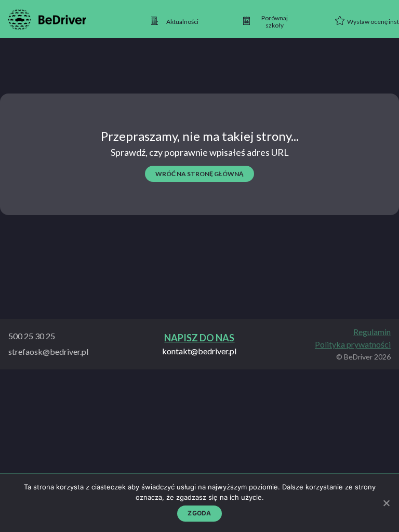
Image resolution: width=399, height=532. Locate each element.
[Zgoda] (386, 503)
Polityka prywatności (353, 344)
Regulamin (372, 332)
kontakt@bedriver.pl (199, 351)
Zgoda (199, 513)
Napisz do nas (199, 337)
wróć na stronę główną (199, 174)
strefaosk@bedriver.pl (48, 351)
